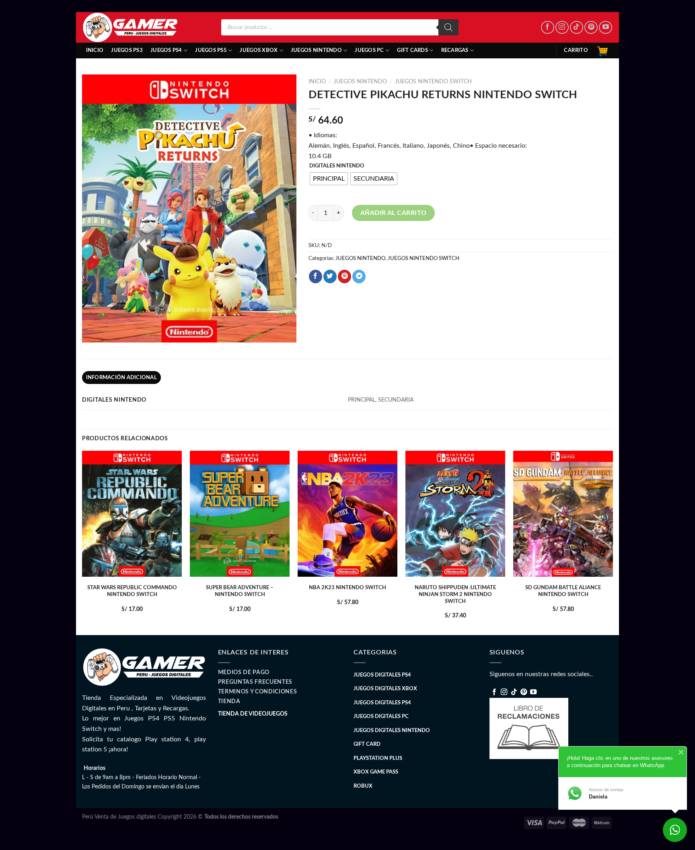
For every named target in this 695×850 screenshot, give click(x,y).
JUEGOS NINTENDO (316, 50)
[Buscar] (448, 27)
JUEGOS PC (369, 50)
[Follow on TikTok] (576, 27)
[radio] (329, 179)
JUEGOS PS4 (166, 50)
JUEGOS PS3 (127, 50)
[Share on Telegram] (359, 276)
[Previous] (82, 542)
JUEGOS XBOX (259, 50)
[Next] (613, 542)
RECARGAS (455, 50)
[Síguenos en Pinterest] (591, 27)
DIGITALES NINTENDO (336, 166)
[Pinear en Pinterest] (344, 276)
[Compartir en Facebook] (315, 276)
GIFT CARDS (412, 50)
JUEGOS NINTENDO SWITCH (433, 82)
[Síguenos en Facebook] (547, 27)
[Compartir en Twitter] (330, 276)
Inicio (95, 50)
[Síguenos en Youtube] (605, 27)
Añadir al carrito (393, 213)
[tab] (121, 377)
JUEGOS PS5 (211, 50)
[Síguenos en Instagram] (562, 27)
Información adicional (121, 377)
